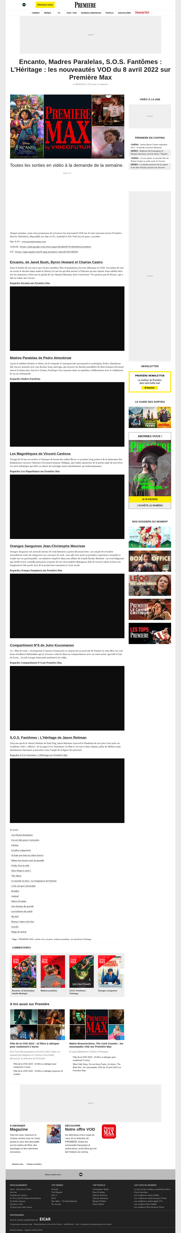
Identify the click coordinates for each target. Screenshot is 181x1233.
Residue (15, 891)
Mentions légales (16, 1230)
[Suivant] (122, 971)
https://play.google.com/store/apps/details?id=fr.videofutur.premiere (55, 246)
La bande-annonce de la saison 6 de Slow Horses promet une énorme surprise (149, 166)
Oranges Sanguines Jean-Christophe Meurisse (47, 546)
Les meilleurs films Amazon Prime (149, 1207)
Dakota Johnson (100, 1195)
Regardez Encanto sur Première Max (30, 283)
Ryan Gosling (99, 1192)
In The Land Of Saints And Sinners (25, 1198)
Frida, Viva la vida (20, 865)
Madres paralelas (49, 990)
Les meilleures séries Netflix (146, 1195)
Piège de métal (18, 931)
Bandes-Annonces (91, 13)
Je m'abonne (150, 499)
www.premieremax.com (34, 241)
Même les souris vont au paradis (27, 860)
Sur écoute (56, 1204)
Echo (53, 1198)
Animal (15, 896)
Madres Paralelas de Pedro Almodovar (40, 358)
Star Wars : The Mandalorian (64, 1201)
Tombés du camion (18, 1195)
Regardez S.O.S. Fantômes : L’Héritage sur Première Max (38, 755)
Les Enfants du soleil (21, 911)
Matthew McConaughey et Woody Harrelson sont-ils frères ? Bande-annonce (149, 153)
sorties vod (39, 939)
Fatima (14, 845)
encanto (49, 939)
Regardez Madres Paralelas (25, 378)
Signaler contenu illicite (33, 1230)
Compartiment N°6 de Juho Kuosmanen (42, 645)
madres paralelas (61, 939)
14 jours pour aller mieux (21, 1207)
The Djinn (16, 875)
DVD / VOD (72, 13)
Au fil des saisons (17, 1201)
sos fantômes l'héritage (81, 939)
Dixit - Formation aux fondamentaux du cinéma (93, 1224)
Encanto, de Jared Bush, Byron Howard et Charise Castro (56, 262)
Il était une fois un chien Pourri (27, 855)
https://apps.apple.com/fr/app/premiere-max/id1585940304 (46, 251)
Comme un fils (16, 1204)
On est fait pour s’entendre (25, 840)
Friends (54, 1189)
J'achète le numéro (150, 505)
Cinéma (36, 13)
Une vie (13, 1192)
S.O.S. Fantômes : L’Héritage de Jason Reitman (48, 737)
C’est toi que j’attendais (23, 885)
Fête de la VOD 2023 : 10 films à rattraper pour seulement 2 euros (34, 1045)
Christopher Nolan (101, 1189)
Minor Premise (18, 901)
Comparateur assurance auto (21, 1224)
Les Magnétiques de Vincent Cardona (40, 454)
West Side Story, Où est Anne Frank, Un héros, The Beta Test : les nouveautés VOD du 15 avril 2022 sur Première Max (97, 1067)
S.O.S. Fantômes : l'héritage (78, 992)
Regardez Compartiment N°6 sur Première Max (36, 662)
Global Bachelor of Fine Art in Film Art (48, 1224)
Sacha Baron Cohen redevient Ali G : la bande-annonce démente (149, 146)
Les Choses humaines (22, 834)
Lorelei (14, 926)
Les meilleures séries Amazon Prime (150, 1198)
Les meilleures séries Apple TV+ (148, 1201)
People (110, 13)
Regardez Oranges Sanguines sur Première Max (36, 570)
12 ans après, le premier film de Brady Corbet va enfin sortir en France (150, 159)
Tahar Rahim (98, 1204)
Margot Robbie (99, 1201)
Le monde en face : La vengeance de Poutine (34, 880)
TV (59, 13)
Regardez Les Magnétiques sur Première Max (35, 471)
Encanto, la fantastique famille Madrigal (23, 992)
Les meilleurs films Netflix (145, 1204)
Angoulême (124, 13)
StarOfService (69, 1224)
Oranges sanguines (107, 990)
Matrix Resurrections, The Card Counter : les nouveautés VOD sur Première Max (96, 1045)
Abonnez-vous (45, 5)
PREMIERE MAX (26, 939)
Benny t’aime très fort (22, 921)
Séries (47, 13)
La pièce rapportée (21, 850)
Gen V (54, 1195)
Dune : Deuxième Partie (20, 1189)
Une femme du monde (22, 906)
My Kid (14, 916)
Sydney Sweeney (100, 1198)
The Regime (56, 1192)
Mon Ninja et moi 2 (21, 870)
